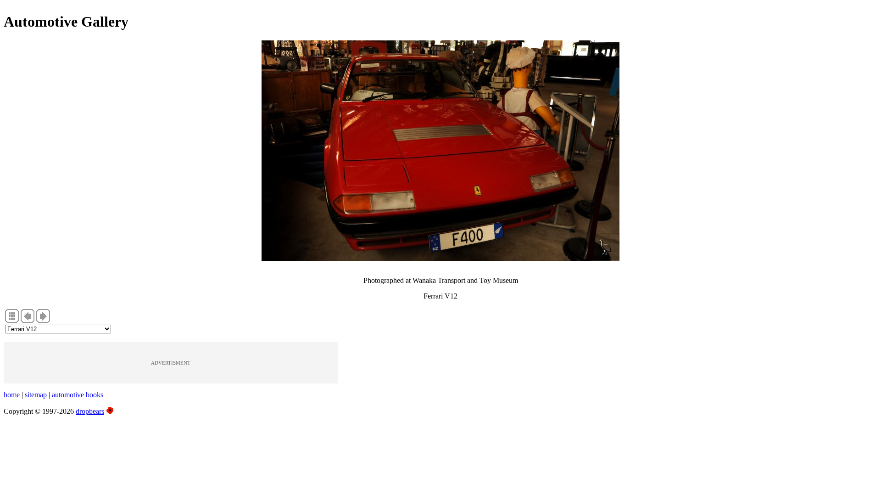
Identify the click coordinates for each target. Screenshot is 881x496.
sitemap (36, 395)
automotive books (77, 395)
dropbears (90, 411)
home (12, 395)
